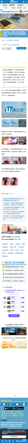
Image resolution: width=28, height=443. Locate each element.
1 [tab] (10, 9)
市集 (8, 412)
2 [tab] (12, 9)
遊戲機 (17, 244)
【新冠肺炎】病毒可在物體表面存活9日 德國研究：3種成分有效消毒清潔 (13, 204)
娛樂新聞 (19, 8)
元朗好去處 (13, 414)
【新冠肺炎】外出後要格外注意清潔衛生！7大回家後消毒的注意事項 (13, 212)
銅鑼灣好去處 (5, 414)
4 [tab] (15, 9)
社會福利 (3, 417)
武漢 (17, 250)
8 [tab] (12, 11)
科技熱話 (5, 250)
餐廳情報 (14, 416)
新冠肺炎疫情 (19, 253)
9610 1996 (17, 239)
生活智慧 (10, 253)
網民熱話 (3, 422)
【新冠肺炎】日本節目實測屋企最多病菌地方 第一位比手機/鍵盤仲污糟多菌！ (13, 218)
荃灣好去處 (20, 414)
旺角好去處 (4, 416)
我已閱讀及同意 (14, 436)
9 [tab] (13, 11)
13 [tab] (13, 13)
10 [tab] (15, 11)
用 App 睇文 (22, 48)
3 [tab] (13, 9)
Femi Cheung (8, 45)
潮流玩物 (16, 40)
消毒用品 (5, 247)
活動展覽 (3, 412)
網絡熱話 (5, 256)
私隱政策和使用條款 (20, 432)
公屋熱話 (13, 8)
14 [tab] (15, 13)
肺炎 (22, 250)
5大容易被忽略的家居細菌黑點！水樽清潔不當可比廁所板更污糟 (13, 208)
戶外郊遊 (20, 416)
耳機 (12, 250)
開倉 (12, 412)
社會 (9, 416)
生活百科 (21, 247)
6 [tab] (18, 9)
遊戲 (4, 253)
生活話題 (9, 40)
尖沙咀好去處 (18, 412)
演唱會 (5, 5)
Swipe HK (11, 194)
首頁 (3, 40)
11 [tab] (17, 11)
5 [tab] (17, 9)
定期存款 (25, 8)
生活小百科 (13, 247)
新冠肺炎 (5, 244)
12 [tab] (18, 11)
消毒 (23, 244)
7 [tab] (10, 11)
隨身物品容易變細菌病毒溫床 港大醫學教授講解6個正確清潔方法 (13, 199)
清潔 (12, 244)
